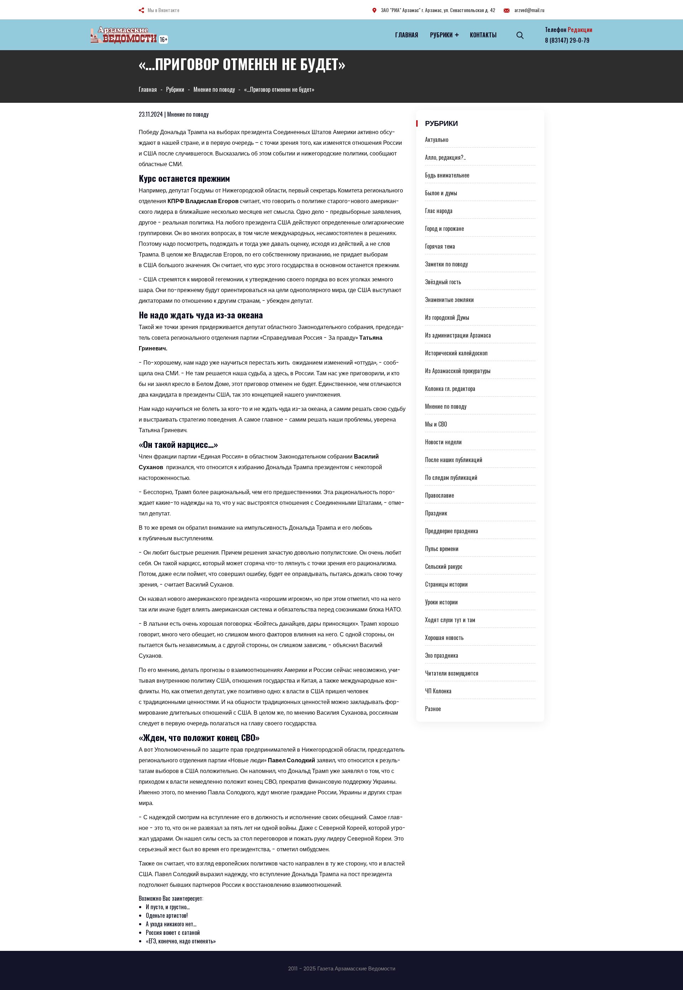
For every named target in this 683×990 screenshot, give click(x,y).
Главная (406, 35)
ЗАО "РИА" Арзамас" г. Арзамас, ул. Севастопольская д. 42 (437, 10)
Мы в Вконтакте (163, 10)
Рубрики (441, 35)
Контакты (483, 35)
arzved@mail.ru (528, 10)
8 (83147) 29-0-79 (567, 40)
